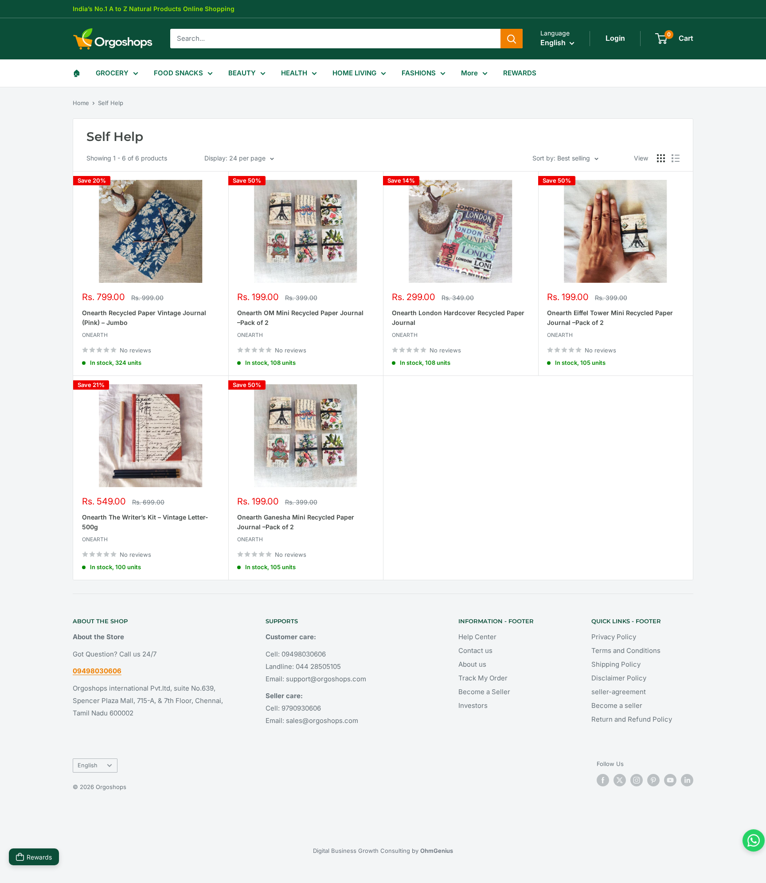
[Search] (511, 38)
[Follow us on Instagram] (636, 780)
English (88, 765)
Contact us (475, 650)
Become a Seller (484, 692)
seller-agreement (618, 692)
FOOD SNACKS (178, 73)
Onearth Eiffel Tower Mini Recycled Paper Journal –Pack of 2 (610, 317)
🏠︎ (76, 73)
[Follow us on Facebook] (603, 780)
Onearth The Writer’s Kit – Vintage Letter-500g (145, 522)
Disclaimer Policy (618, 678)
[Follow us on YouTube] (670, 780)
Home (81, 102)
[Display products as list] (676, 158)
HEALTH (294, 73)
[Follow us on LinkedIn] (687, 780)
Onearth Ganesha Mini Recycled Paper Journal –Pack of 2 (295, 522)
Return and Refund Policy (631, 719)
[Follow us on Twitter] (620, 780)
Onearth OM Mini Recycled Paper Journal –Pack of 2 (300, 317)
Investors (473, 705)
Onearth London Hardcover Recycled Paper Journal (458, 317)
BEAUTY (242, 73)
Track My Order (483, 678)
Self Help (110, 102)
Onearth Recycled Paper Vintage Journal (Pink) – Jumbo (144, 317)
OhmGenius (436, 850)
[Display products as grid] (661, 158)
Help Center (477, 637)
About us (472, 664)
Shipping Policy (616, 664)
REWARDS (519, 73)
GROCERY (112, 73)
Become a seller (616, 705)
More (469, 73)
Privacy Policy (613, 637)
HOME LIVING (354, 73)
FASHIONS (419, 73)
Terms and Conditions (625, 650)
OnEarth (95, 335)
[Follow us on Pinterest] (653, 780)
